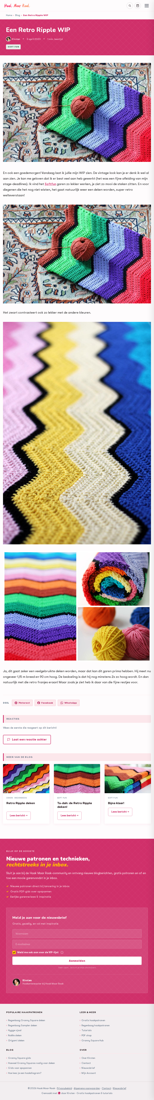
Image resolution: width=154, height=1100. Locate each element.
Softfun (50, 184)
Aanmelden (77, 960)
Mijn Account (88, 1073)
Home (9, 15)
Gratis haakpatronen (92, 1020)
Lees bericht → (18, 815)
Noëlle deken (14, 1035)
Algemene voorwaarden (87, 1088)
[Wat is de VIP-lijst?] (62, 952)
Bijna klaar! (116, 803)
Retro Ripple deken (20, 803)
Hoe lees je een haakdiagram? (23, 1073)
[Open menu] (146, 6)
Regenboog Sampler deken (21, 1025)
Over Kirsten (87, 1058)
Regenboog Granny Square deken (25, 1020)
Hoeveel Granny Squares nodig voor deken (30, 1063)
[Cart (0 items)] (137, 5)
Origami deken (15, 1040)
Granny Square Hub (91, 1040)
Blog (17, 15)
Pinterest (24, 703)
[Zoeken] (130, 5)
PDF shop (85, 1035)
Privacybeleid (64, 1088)
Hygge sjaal (13, 1030)
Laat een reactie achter (29, 739)
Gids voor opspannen (19, 1068)
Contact (85, 1063)
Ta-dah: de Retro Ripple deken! (74, 805)
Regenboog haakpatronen (95, 1025)
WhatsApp (70, 703)
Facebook (47, 703)
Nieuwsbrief (87, 1068)
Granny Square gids (18, 1058)
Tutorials (86, 1030)
